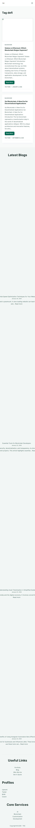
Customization (17, 816)
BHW (3, 794)
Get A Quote (17, 774)
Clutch (4, 797)
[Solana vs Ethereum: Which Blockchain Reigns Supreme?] (17, 29)
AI (17, 812)
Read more (18, 304)
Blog (17, 770)
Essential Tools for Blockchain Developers (16, 443)
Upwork (4, 790)
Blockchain (8, 44)
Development (17, 819)
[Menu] (32, 3)
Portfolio (18, 767)
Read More (10, 83)
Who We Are (17, 772)
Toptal (4, 792)
